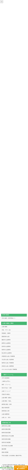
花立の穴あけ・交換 (7, 387)
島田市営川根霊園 (6, 442)
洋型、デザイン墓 (6, 330)
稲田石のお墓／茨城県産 (8, 362)
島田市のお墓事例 (6, 349)
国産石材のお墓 (5, 336)
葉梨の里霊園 (5, 452)
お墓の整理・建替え (7, 397)
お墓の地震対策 (5, 414)
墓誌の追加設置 (5, 407)
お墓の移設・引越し (7, 401)
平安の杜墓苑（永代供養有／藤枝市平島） (12, 455)
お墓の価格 (4, 326)
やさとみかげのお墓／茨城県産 (9, 369)
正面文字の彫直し (6, 394)
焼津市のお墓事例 (6, 346)
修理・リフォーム (6, 384)
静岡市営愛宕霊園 (6, 429)
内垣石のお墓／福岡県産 (8, 366)
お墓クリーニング (6, 391)
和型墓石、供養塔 (6, 333)
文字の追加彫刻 (5, 378)
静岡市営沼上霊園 (6, 426)
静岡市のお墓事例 (6, 343)
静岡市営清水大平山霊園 (8, 435)
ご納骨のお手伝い (6, 381)
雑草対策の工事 (5, 410)
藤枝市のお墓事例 (6, 339)
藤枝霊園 (4, 449)
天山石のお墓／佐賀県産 (8, 359)
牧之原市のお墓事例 (7, 353)
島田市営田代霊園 (6, 439)
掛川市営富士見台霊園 (7, 445)
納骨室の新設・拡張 (7, 404)
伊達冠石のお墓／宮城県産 (8, 356)
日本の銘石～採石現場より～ (9, 318)
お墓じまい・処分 (6, 417)
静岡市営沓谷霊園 (6, 432)
